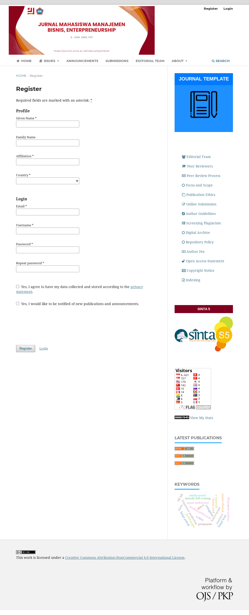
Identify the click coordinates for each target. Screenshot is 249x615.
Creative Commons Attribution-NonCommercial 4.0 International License (125, 557)
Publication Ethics (200, 194)
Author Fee (196, 251)
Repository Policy (200, 242)
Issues (49, 61)
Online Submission (201, 204)
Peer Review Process (203, 175)
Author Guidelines (201, 213)
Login (228, 8)
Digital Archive (198, 232)
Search (222, 61)
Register (211, 8)
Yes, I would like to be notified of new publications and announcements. (79, 303)
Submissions (117, 61)
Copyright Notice (200, 270)
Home (26, 61)
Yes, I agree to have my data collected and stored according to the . (79, 289)
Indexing (193, 280)
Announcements (82, 61)
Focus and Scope (199, 185)
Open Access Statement (205, 261)
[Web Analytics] (182, 417)
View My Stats (201, 417)
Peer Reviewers (200, 166)
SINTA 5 (203, 309)
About (178, 61)
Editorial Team (150, 61)
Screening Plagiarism (204, 223)
